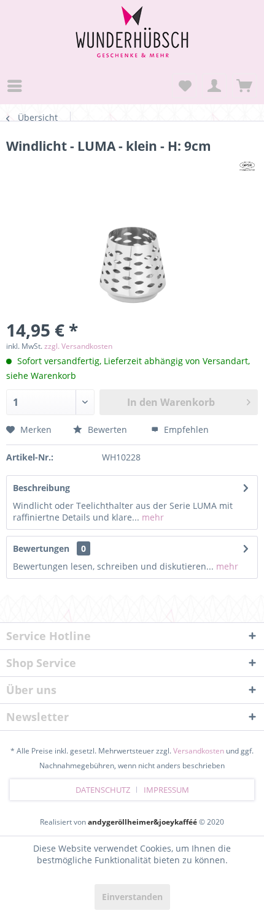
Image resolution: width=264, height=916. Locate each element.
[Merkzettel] (184, 86)
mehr (151, 517)
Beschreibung (41, 488)
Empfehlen (185, 429)
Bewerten (106, 429)
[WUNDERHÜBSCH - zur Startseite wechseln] (132, 17)
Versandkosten (198, 751)
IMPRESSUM (166, 789)
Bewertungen (41, 548)
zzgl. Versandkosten (78, 346)
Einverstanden (132, 897)
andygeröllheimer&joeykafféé (142, 822)
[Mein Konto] (214, 86)
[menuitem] (18, 86)
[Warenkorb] (244, 86)
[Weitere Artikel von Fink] (247, 165)
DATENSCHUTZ (103, 789)
